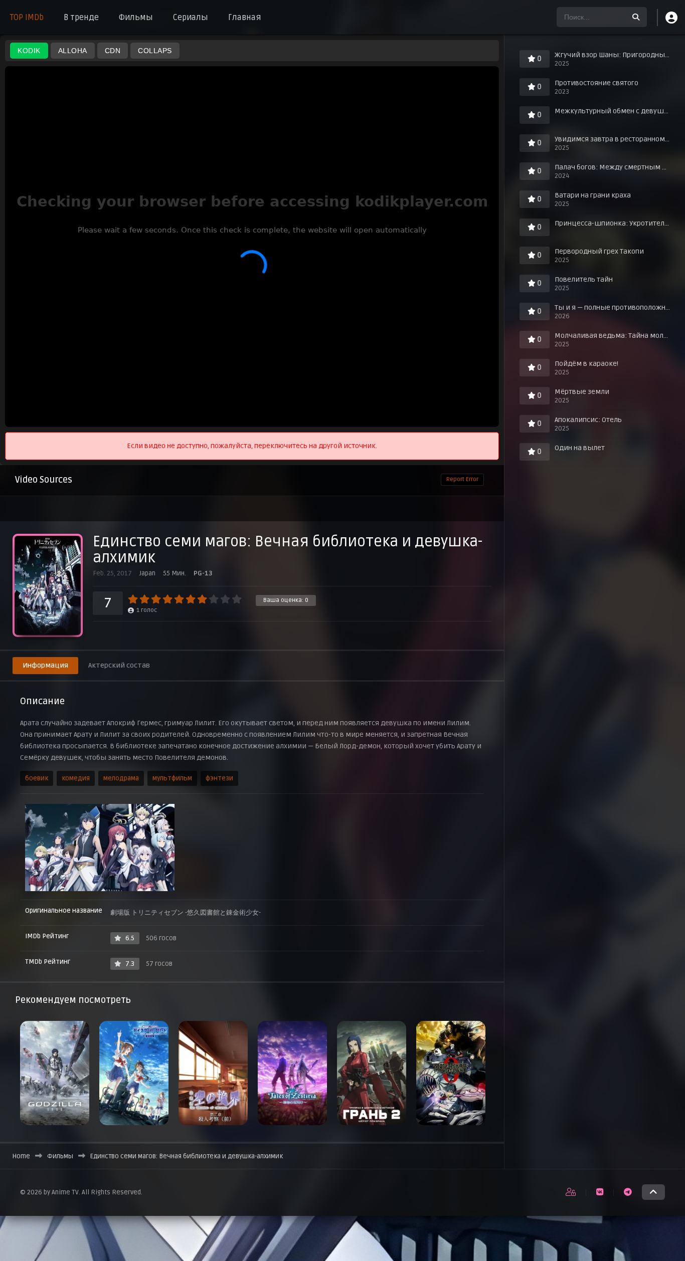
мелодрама (121, 778)
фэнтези (219, 778)
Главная (244, 18)
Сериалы (190, 18)
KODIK (29, 51)
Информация (45, 665)
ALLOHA (72, 51)
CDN (113, 51)
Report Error (462, 479)
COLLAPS (155, 51)
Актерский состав (119, 665)
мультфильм (172, 778)
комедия (76, 778)
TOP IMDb (27, 18)
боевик (36, 778)
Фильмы (136, 18)
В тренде (81, 18)
